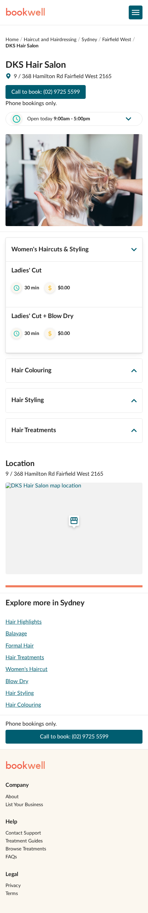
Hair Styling (20, 693)
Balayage (16, 633)
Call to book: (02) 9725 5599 (45, 92)
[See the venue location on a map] (74, 528)
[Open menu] (135, 12)
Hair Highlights (24, 622)
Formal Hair (20, 646)
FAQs (11, 857)
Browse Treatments (26, 849)
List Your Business (24, 804)
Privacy (13, 885)
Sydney (89, 39)
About (12, 796)
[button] (74, 284)
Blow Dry (17, 681)
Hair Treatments (25, 657)
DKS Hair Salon (22, 46)
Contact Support (23, 833)
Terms (12, 893)
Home (12, 39)
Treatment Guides (24, 841)
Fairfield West (116, 39)
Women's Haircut (26, 669)
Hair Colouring (23, 705)
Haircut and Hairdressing (50, 39)
